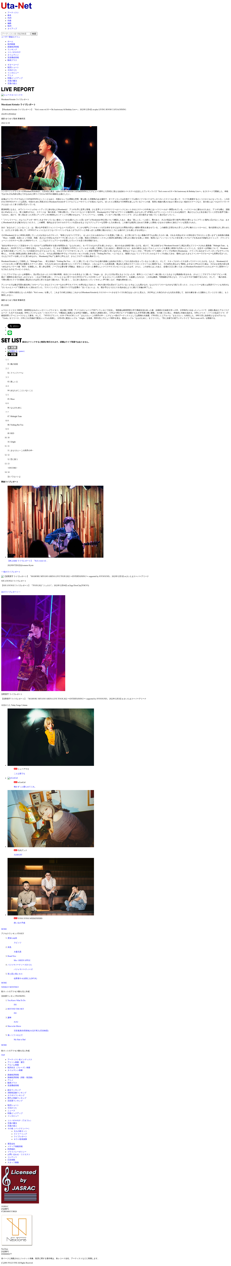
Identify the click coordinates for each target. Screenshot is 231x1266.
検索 (34, 34)
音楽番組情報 (13, 57)
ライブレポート (20, 1136)
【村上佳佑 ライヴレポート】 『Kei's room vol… (28, 561)
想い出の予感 (19, 923)
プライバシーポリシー (17, 1152)
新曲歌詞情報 (13, 47)
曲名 (9, 15)
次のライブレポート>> (10, 592)
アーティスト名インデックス (20, 1059)
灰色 (9, 947)
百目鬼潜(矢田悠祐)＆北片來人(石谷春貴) (31, 1031)
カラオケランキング (16, 1095)
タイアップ (12, 28)
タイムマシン (13, 55)
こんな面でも (19, 773)
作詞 (9, 18)
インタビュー (13, 73)
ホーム (10, 41)
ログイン (16, 37)
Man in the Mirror (14, 1026)
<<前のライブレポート (10, 572)
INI (15, 1005)
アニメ (10, 75)
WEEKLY (5, 987)
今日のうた (12, 70)
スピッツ (17, 943)
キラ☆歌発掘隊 (20, 1139)
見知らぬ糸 (12, 938)
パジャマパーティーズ (23, 969)
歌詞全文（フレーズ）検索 (19, 1067)
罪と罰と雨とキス (15, 974)
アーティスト (13, 12)
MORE (4, 929)
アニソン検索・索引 (16, 1062)
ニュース (11, 1110)
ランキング (12, 49)
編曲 (9, 23)
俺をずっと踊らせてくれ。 (25, 787)
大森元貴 (17, 952)
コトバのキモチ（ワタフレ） (20, 1120)
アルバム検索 (13, 1065)
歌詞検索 (11, 44)
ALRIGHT (18, 855)
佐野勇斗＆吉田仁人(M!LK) (25, 978)
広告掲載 (11, 1160)
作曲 (9, 20)
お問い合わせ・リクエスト (19, 1154)
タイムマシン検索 (15, 1070)
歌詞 (9, 26)
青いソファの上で (15, 1035)
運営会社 (11, 1144)
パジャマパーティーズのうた (20, 965)
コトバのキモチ (14, 52)
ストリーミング (20, 1134)
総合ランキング (14, 1090)
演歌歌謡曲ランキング (17, 1093)
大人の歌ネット (20, 1131)
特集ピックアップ (15, 78)
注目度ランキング (15, 1101)
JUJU (16, 1022)
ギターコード (13, 65)
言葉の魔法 (12, 81)
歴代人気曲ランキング (17, 1098)
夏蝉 (9, 1017)
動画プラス (12, 60)
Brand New (12, 956)
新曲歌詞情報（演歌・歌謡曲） (21, 1077)
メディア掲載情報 (15, 1146)
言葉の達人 (12, 83)
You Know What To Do (16, 1000)
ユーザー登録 (7, 37)
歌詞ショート (13, 67)
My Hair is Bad (19, 1039)
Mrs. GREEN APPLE (22, 960)
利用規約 (11, 1149)
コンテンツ (12, 1157)
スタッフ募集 (13, 1162)
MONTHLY (14, 987)
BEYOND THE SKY (16, 1009)
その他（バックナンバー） (19, 1128)
